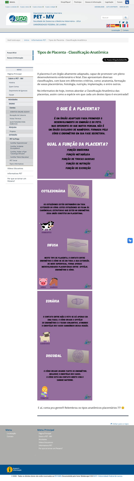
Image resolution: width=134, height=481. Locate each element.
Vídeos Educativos (15, 168)
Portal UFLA (11, 53)
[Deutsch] (117, 25)
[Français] (126, 25)
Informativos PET (38, 40)
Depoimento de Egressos (18, 91)
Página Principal (14, 74)
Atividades (13, 99)
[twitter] (123, 22)
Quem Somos (14, 87)
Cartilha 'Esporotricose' (18, 143)
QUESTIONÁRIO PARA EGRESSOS (17, 123)
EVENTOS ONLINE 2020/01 (20, 112)
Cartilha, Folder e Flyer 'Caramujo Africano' (18, 153)
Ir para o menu (25, 7)
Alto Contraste (112, 7)
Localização (115, 30)
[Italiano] (122, 25)
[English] (108, 25)
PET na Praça (14, 139)
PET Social (13, 160)
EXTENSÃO (13, 135)
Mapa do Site (124, 7)
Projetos (13, 131)
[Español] (113, 25)
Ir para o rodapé (51, 7)
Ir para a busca (38, 7)
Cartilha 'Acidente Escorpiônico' (16, 147)
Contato (126, 30)
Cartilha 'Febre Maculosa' (19, 157)
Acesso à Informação (15, 58)
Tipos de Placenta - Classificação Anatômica (72, 52)
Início (26, 40)
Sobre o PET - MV (15, 78)
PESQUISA (12, 127)
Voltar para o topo (120, 424)
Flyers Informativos (17, 164)
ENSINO (12, 104)
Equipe (11, 95)
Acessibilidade (99, 7)
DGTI (95, 476)
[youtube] (127, 22)
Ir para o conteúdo (11, 7)
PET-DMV (58, 476)
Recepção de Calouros (18, 115)
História (12, 82)
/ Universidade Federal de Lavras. (110, 476)
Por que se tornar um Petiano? (16, 179)
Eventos (12, 108)
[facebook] (120, 22)
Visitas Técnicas (15, 118)
